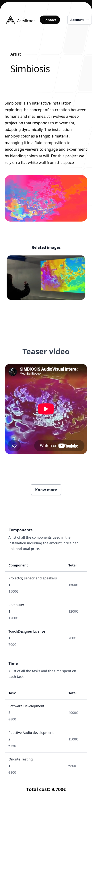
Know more (46, 489)
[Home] (21, 864)
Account (77, 19)
